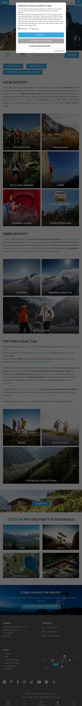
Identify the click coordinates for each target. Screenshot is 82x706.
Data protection (59, 51)
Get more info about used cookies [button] (40, 46)
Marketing (35, 29)
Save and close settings (41, 41)
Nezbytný (24, 29)
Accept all (41, 35)
